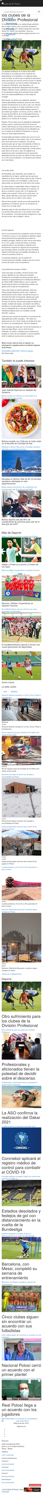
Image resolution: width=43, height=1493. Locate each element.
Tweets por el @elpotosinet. (12, 974)
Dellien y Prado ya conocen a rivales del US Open (20, 536)
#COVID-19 (18, 351)
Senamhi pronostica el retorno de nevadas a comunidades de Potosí (18, 775)
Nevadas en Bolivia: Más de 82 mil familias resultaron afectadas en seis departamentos (21, 448)
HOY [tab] (5, 691)
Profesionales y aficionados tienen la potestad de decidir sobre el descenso (19, 1083)
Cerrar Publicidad (35, 1485)
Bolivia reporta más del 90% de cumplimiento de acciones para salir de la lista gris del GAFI (19, 488)
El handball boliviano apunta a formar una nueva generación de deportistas (19, 610)
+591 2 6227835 (8, 1455)
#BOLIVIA (10, 351)
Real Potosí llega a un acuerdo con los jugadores (19, 1418)
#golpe (30, 351)
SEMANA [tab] (14, 691)
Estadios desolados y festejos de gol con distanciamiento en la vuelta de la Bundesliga (18, 1234)
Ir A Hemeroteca (22, 54)
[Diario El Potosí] (11, 4)
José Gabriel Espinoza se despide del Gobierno (19, 364)
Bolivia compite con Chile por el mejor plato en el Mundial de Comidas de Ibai (19, 397)
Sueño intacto (7, 650)
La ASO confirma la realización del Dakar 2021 (19, 1126)
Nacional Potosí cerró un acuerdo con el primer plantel (21, 1379)
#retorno (25, 351)
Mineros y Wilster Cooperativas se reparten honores (21, 570)
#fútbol (4, 351)
